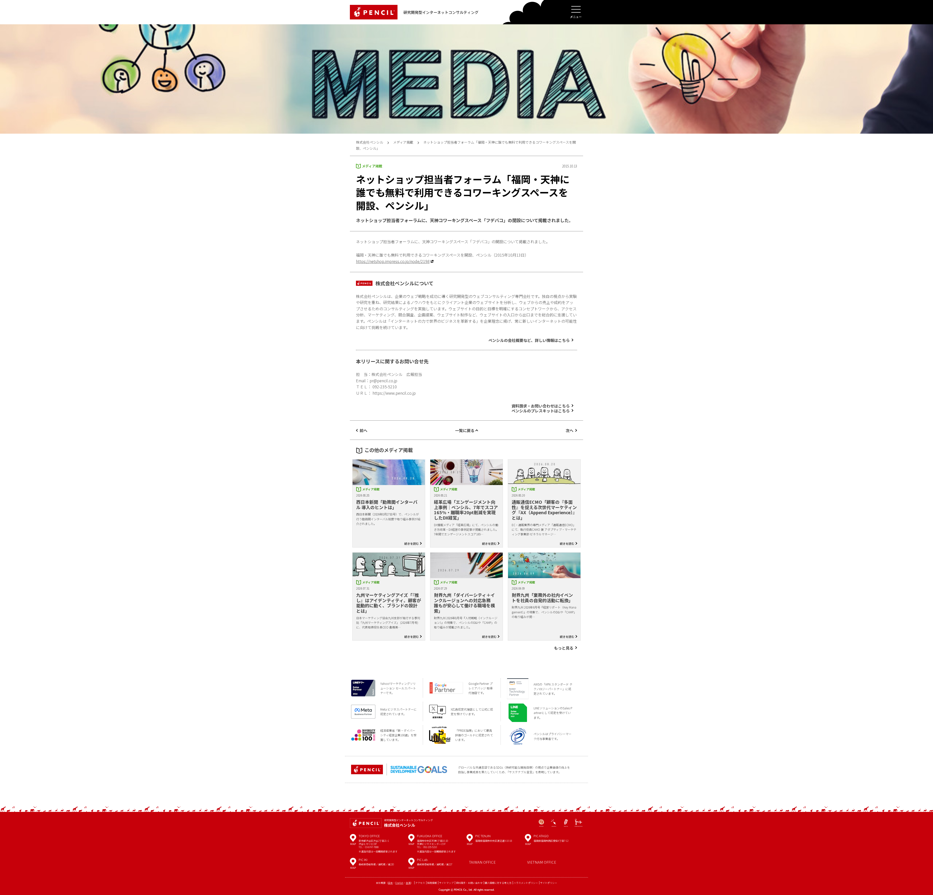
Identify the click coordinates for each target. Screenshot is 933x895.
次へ (569, 430)
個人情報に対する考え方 (498, 883)
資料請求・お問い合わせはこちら (540, 405)
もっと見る (563, 647)
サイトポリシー (548, 883)
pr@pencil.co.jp (383, 380)
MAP (353, 841)
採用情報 (432, 883)
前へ (363, 430)
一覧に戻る (465, 430)
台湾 (408, 883)
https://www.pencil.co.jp (394, 393)
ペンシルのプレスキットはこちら (540, 410)
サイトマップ (446, 883)
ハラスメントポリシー (526, 883)
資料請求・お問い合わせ (469, 883)
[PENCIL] (373, 12)
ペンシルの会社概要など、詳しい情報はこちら (529, 340)
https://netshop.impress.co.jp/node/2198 (393, 261)
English (399, 883)
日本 (390, 883)
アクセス (420, 883)
